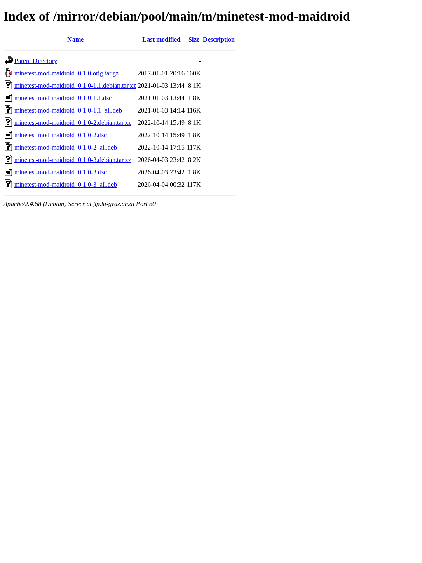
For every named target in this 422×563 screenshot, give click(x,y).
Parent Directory (35, 60)
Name (75, 39)
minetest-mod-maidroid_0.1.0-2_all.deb (65, 147)
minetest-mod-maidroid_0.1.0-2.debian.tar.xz (72, 122)
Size (193, 39)
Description (219, 39)
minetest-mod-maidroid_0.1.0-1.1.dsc (63, 97)
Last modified (161, 39)
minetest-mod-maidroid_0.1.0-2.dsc (60, 134)
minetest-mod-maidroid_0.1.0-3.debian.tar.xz (72, 159)
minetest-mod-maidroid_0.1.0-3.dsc (60, 172)
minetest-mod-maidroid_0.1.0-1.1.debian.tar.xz (75, 85)
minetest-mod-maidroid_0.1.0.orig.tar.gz (66, 73)
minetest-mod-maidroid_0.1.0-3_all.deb (65, 184)
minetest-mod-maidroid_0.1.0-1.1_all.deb (68, 110)
